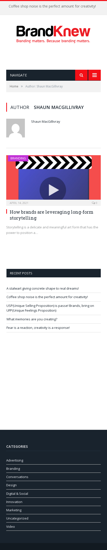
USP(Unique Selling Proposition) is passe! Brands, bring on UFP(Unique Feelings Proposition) (50, 308)
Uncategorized (17, 518)
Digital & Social (17, 493)
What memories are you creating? (31, 319)
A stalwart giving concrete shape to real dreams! (42, 288)
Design (11, 485)
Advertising (14, 460)
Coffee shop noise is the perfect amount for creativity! (52, 6)
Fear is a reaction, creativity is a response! (38, 327)
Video (10, 526)
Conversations (17, 477)
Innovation (14, 502)
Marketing (13, 510)
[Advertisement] (56, 56)
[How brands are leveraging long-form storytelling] (53, 179)
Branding (18, 158)
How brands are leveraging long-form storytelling (51, 215)
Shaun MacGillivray (45, 121)
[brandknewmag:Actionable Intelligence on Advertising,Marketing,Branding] (53, 33)
